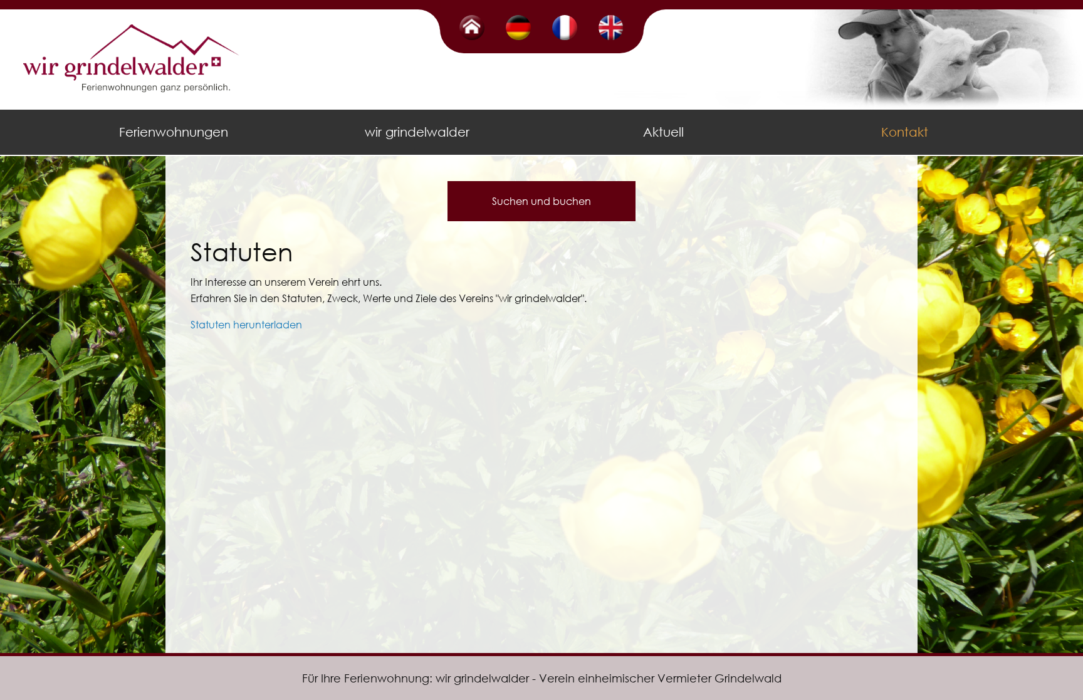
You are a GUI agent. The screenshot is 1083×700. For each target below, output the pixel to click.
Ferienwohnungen (173, 132)
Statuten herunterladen (246, 324)
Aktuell (663, 132)
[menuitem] (176, 132)
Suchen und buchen (541, 200)
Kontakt (904, 132)
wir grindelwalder (417, 132)
